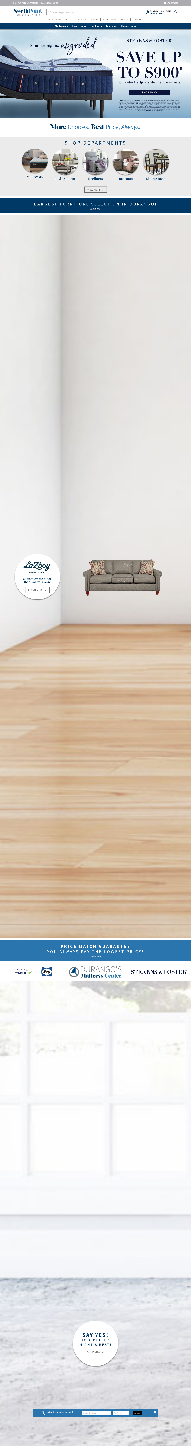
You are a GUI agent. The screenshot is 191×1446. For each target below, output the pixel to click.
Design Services (109, 19)
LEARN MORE (37, 590)
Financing (94, 19)
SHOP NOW (95, 1352)
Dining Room (128, 26)
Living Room (79, 26)
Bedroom (111, 26)
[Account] (175, 12)
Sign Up (137, 1413)
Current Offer (79, 19)
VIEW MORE (95, 189)
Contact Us (138, 19)
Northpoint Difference (58, 19)
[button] (155, 1411)
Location (124, 19)
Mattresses (61, 26)
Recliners (96, 26)
